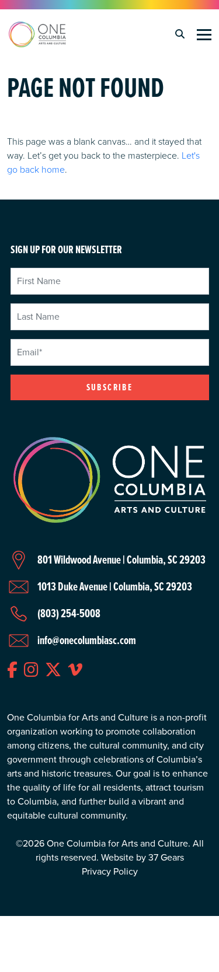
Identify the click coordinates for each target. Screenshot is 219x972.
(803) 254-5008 (68, 613)
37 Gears (166, 857)
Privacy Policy (110, 871)
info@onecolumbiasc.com (86, 640)
